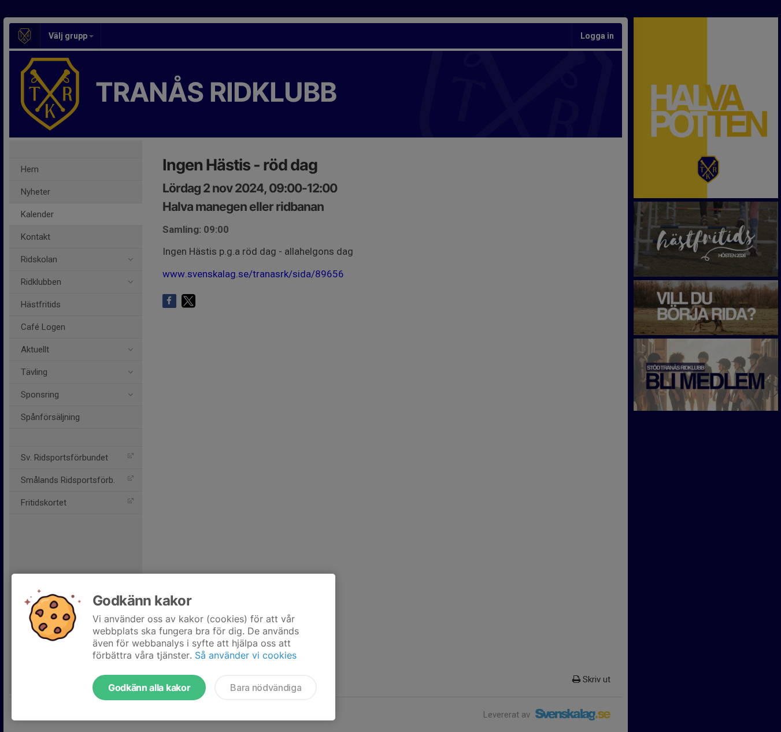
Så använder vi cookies (246, 655)
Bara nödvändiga (265, 687)
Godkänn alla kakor (149, 687)
